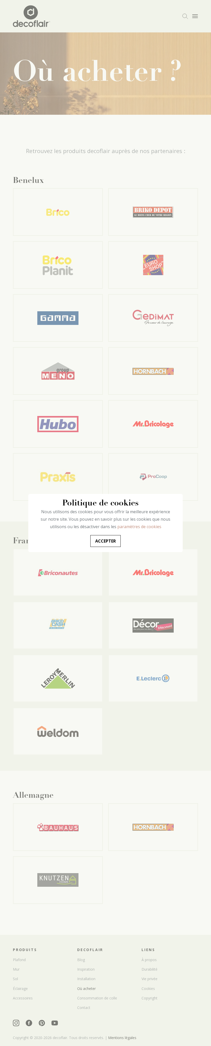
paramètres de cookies (139, 526)
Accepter (105, 541)
